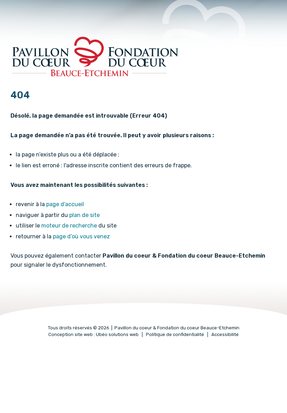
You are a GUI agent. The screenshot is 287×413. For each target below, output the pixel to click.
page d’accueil (65, 204)
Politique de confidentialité (175, 334)
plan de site (84, 215)
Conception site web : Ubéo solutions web (93, 334)
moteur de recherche (69, 225)
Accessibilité (225, 334)
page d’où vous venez (81, 236)
